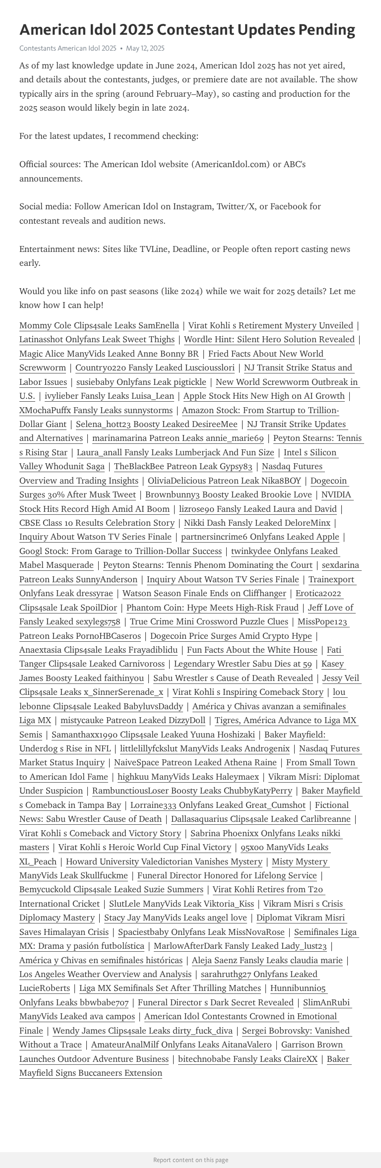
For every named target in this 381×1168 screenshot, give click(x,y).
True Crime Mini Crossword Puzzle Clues (209, 621)
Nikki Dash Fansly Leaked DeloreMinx (257, 522)
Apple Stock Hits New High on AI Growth (264, 395)
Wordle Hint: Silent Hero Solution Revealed (269, 339)
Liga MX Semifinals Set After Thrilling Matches (170, 988)
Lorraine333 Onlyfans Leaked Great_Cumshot (218, 804)
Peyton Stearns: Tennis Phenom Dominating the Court (208, 564)
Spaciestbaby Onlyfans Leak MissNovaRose (201, 931)
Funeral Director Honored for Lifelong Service (227, 875)
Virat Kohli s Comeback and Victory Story (100, 833)
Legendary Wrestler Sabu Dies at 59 (243, 663)
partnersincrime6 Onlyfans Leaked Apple (260, 536)
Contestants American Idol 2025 (68, 48)
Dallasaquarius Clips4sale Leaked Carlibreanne (261, 818)
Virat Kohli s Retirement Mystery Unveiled (271, 325)
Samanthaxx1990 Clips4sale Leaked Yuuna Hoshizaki (153, 734)
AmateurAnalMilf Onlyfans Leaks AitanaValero (181, 1044)
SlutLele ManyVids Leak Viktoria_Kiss (181, 903)
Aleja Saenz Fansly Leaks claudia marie (267, 960)
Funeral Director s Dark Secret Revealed (216, 1002)
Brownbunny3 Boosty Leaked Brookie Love (228, 494)
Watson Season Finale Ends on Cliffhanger (204, 593)
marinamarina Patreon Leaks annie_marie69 (178, 437)
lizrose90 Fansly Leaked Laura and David (258, 508)
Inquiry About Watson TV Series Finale (95, 536)
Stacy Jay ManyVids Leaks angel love (175, 917)
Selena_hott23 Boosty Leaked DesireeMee (157, 424)
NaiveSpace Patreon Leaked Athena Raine (195, 762)
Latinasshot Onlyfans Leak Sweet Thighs (97, 339)
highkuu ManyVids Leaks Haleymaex (188, 776)
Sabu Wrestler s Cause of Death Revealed (233, 678)
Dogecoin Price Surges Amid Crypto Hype (231, 635)
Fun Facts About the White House (252, 649)
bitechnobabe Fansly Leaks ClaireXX (248, 1058)
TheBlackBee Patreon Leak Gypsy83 (183, 466)
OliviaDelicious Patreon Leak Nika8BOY (224, 480)
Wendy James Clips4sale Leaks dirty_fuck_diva (143, 1030)
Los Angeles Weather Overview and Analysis (105, 974)
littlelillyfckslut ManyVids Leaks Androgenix (205, 748)
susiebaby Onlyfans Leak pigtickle (141, 381)
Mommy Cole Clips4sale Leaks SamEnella (99, 325)
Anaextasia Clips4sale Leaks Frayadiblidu (98, 649)
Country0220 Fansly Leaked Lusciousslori (155, 367)
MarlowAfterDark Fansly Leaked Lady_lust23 (240, 945)
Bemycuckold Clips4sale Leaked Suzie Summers (111, 889)
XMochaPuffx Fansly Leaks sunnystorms (96, 410)
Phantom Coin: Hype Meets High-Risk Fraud (213, 607)
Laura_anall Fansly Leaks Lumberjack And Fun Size (175, 452)
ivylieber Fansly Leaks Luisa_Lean (109, 395)
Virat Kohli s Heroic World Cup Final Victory (145, 847)
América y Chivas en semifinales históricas (101, 960)
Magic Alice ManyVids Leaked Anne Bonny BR (109, 353)
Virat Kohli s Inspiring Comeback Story (248, 691)
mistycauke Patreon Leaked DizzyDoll (133, 720)
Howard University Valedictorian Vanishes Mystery (164, 861)
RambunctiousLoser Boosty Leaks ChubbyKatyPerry (192, 790)
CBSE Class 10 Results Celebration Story (97, 522)
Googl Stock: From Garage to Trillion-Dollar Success (120, 551)
